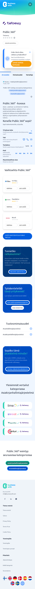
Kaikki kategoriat (7, 565)
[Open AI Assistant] (16, 499)
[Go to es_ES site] (25, 578)
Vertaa (9, 188)
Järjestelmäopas (7, 560)
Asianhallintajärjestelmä (17, 93)
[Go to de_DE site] (15, 578)
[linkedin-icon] (11, 499)
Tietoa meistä (7, 510)
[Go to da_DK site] (20, 578)
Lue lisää (22, 188)
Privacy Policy (7, 521)
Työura (5, 515)
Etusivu (7, 82)
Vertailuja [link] (29, 75)
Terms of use (6, 526)
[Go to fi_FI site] (5, 578)
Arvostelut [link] (5, 75)
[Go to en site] (22, 583)
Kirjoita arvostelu (10, 43)
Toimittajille (6, 543)
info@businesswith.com (9, 494)
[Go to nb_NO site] (12, 583)
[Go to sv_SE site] (17, 583)
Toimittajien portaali (9, 548)
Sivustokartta (6, 571)
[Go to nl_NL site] (30, 578)
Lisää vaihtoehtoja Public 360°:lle (15, 236)
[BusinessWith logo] (9, 4)
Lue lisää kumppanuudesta (17, 302)
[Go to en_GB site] (10, 578)
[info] (14, 37)
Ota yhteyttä (17, 308)
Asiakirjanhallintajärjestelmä (18, 82)
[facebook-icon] (5, 499)
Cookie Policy (7, 532)
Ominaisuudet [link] (17, 75)
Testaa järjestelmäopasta (17, 369)
